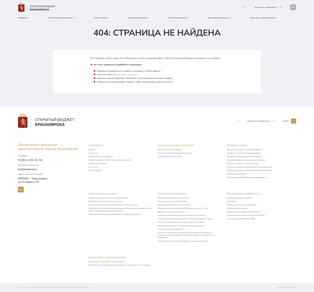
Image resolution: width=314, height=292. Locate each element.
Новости (92, 149)
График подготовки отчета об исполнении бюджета (110, 160)
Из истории (93, 167)
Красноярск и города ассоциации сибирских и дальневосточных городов (119, 265)
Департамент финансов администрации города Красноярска (48, 147)
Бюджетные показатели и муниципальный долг (108, 198)
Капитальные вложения (237, 174)
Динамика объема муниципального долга (106, 201)
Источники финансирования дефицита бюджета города (181, 222)
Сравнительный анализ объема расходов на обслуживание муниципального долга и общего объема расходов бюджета (120, 209)
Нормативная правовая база (170, 156)
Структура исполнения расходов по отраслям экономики (181, 215)
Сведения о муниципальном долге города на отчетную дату (113, 205)
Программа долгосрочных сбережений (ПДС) (246, 215)
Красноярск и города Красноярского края (106, 261)
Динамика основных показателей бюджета (245, 149)
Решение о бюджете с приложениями (242, 163)
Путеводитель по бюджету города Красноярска (247, 177)
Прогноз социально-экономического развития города (249, 170)
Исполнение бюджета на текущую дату (174, 198)
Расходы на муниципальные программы (174, 153)
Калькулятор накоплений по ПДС (241, 218)
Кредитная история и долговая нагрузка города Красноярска (114, 214)
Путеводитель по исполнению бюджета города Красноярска (183, 241)
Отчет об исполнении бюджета (170, 229)
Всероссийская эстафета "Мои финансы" (244, 212)
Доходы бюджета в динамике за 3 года (174, 205)
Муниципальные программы (169, 149)
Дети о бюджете (95, 170)
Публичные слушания (98, 163)
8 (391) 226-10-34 (30, 160)
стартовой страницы (127, 74)
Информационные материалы (239, 198)
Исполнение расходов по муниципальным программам (180, 225)
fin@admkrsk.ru (27, 169)
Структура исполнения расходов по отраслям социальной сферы (185, 218)
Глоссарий (93, 153)
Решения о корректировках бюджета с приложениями (249, 167)
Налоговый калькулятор (237, 208)
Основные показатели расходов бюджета (244, 156)
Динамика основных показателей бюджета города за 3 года (183, 208)
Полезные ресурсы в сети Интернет (242, 205)
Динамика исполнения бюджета (171, 212)
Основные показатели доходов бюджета (244, 153)
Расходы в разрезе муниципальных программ (246, 160)
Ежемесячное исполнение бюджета (172, 201)
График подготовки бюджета (101, 156)
